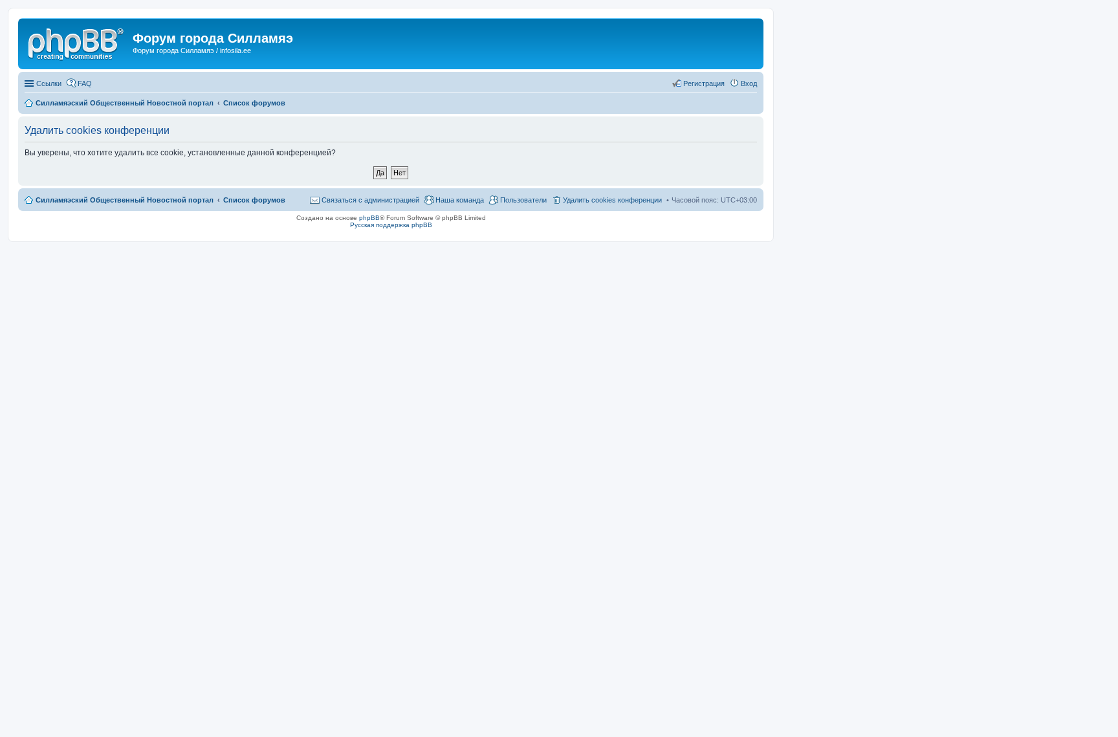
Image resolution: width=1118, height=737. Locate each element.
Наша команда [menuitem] (459, 200)
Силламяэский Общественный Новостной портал (125, 200)
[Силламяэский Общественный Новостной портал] (77, 42)
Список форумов (254, 200)
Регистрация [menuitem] (704, 83)
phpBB (369, 217)
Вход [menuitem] (749, 83)
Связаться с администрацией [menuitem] (370, 200)
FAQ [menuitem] (85, 83)
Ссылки (48, 83)
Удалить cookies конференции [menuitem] (612, 200)
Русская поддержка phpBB (391, 224)
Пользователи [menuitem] (523, 200)
